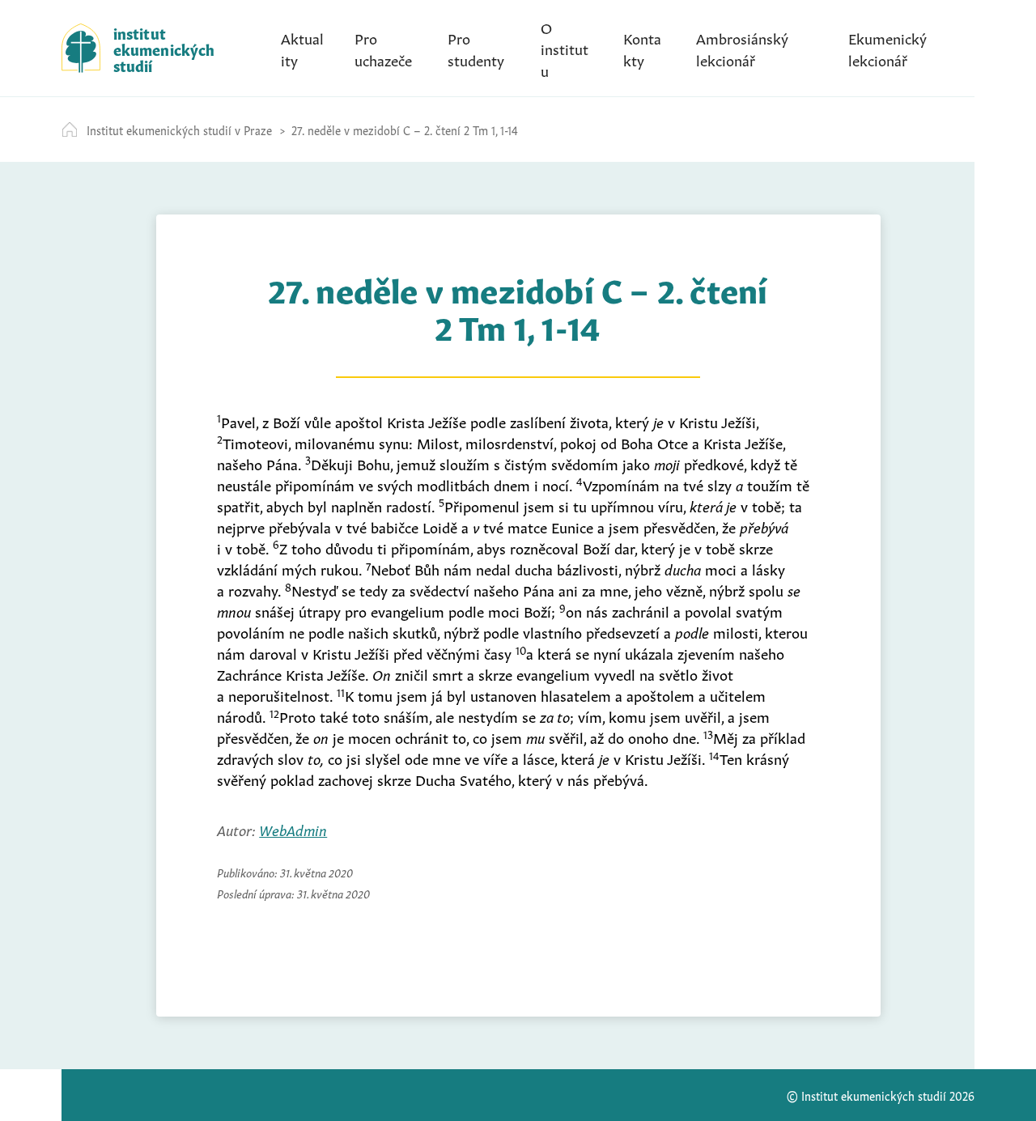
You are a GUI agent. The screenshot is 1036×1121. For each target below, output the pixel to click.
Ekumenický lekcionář (887, 48)
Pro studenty (476, 48)
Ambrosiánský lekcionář (742, 48)
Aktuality (302, 48)
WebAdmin (293, 828)
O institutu (564, 47)
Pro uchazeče (383, 48)
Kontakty (642, 48)
